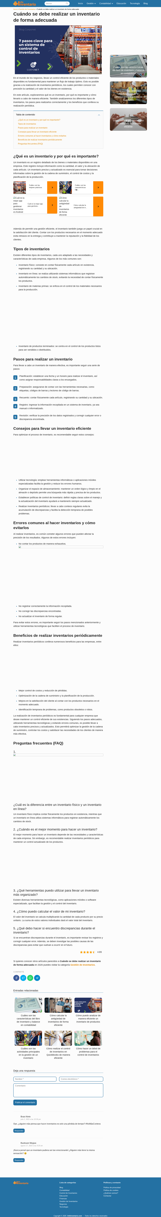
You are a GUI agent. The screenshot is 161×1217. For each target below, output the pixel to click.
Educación (121, 3)
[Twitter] (23, 978)
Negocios (63, 1204)
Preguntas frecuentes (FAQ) (30, 144)
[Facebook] (16, 978)
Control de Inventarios (68, 1193)
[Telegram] (37, 978)
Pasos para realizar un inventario (32, 128)
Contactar (107, 1196)
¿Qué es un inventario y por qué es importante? (39, 120)
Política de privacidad (112, 1187)
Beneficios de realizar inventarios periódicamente (40, 140)
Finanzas (63, 1199)
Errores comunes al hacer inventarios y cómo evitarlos (42, 136)
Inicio (80, 3)
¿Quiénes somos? (111, 1193)
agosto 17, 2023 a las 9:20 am (32, 1146)
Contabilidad (105, 3)
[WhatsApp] (30, 978)
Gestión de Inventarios (68, 1201)
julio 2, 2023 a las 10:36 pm (31, 1119)
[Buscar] (67, 4)
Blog (146, 3)
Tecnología (135, 3)
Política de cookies (111, 1190)
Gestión (90, 3)
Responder (19, 1131)
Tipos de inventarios (27, 124)
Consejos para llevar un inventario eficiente (37, 132)
